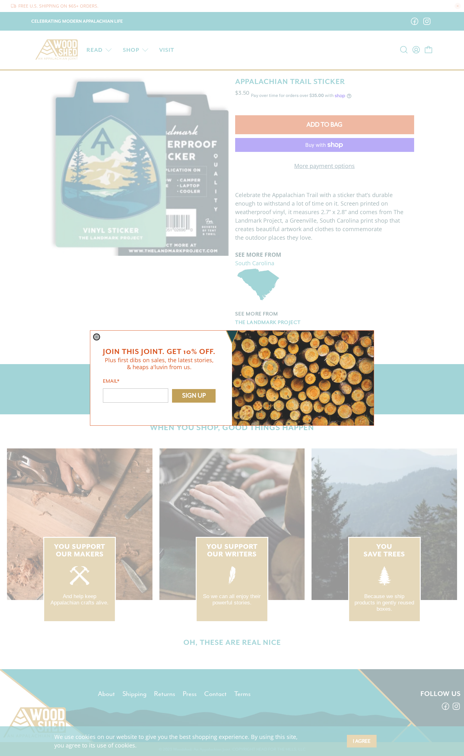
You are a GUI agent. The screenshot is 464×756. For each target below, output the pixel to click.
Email (111, 381)
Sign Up (194, 395)
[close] (96, 337)
